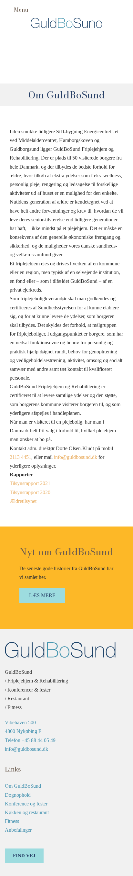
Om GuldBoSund (23, 786)
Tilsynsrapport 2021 (30, 483)
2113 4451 (20, 457)
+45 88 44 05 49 (39, 740)
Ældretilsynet (23, 501)
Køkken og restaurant (27, 812)
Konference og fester (26, 803)
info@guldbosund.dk (75, 457)
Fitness (12, 821)
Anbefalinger (18, 830)
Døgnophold (18, 795)
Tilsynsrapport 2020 (30, 492)
